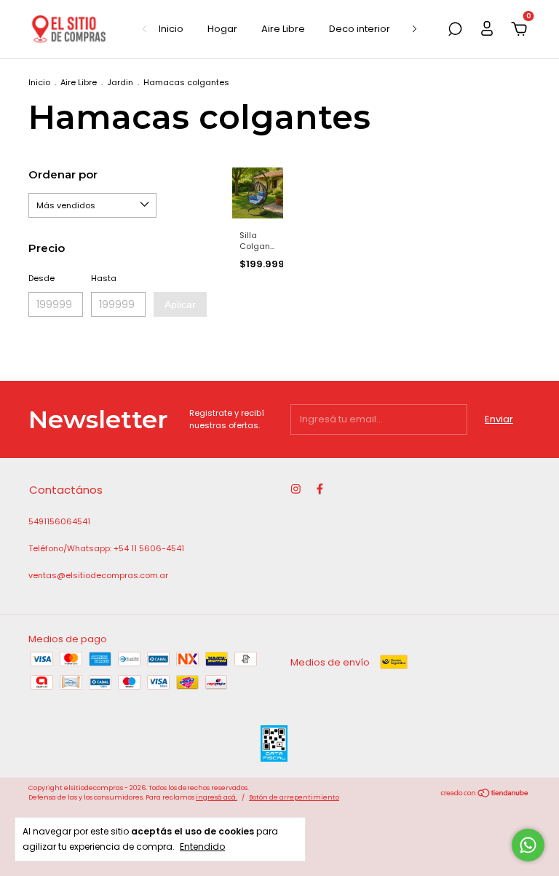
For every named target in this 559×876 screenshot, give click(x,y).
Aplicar (180, 304)
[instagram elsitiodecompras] (295, 489)
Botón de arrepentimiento (294, 797)
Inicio (171, 29)
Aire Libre (283, 29)
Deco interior (359, 29)
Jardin (120, 82)
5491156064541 (59, 521)
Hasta (103, 278)
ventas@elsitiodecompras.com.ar (98, 575)
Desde (41, 278)
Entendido (202, 846)
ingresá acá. (216, 797)
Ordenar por (63, 174)
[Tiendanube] (485, 795)
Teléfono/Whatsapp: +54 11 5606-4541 (106, 548)
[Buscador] (455, 30)
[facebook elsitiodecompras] (319, 489)
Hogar (222, 29)
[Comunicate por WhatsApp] (528, 845)
